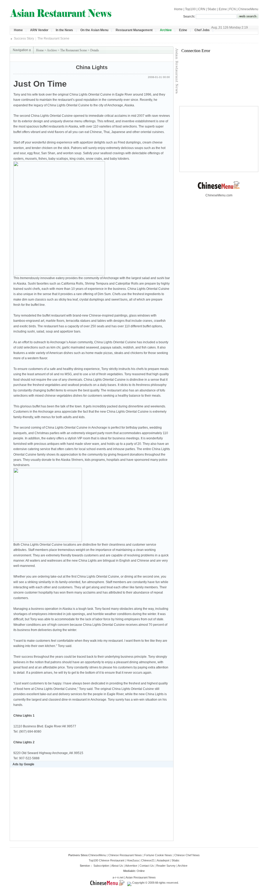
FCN (232, 9)
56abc (212, 9)
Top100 (190, 9)
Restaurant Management (134, 30)
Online (141, 870)
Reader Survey (166, 865)
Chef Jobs (202, 30)
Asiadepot (163, 860)
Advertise (131, 865)
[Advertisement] (112, 58)
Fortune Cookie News (158, 855)
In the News (64, 30)
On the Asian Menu (94, 30)
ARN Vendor (39, 30)
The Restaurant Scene (53, 38)
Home (178, 9)
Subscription (101, 865)
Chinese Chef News (187, 855)
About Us (117, 865)
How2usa (133, 860)
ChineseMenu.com (218, 195)
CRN (201, 9)
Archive (166, 30)
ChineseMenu (248, 9)
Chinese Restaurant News (125, 855)
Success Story (24, 38)
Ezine (223, 9)
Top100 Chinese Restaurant (106, 860)
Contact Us (146, 865)
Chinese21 (148, 860)
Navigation (20, 50)
